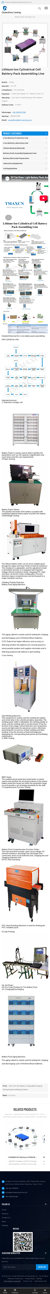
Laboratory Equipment (13, 163)
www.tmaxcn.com (40, 1281)
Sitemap (5, 1225)
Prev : (5, 1086)
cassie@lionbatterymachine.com (20, 2)
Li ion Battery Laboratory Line (15, 143)
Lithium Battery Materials (14, 148)
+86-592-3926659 (11, 1188)
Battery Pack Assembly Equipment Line (20, 153)
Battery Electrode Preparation (16, 158)
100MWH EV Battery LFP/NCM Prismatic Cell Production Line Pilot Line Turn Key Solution (22, 1157)
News (4, 1221)
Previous (6, 1142)
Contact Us (6, 1217)
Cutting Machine (10, 168)
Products (5, 1214)
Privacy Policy (30, 1278)
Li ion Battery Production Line (15, 138)
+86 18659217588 (19, 112)
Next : (5, 1095)
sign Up (42, 1267)
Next (44, 1142)
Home (4, 1210)
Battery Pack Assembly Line (25, 17)
